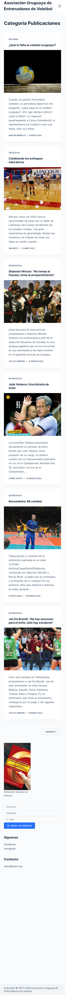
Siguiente (50, 732)
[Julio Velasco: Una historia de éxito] (32, 414)
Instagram (10, 848)
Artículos (14, 152)
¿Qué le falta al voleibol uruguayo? (32, 45)
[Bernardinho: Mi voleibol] (32, 527)
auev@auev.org (13, 866)
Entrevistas (15, 265)
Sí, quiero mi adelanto (19, 825)
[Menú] (59, 6)
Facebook (10, 844)
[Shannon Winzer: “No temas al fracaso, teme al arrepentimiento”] (32, 301)
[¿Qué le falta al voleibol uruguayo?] (32, 71)
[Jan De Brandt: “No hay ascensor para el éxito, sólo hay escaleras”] (32, 649)
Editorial (14, 39)
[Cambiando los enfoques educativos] (32, 188)
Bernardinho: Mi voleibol (25, 501)
